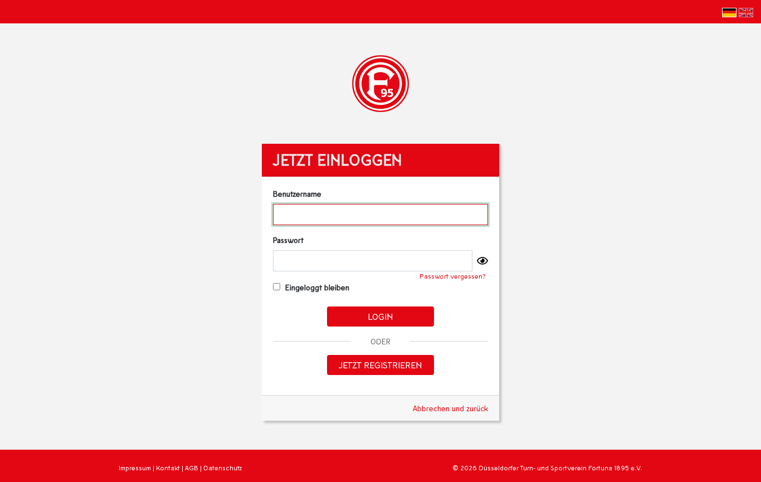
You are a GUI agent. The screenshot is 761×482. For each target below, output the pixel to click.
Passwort (288, 240)
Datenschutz (222, 468)
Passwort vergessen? (452, 276)
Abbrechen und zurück (450, 408)
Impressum (135, 468)
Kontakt (168, 468)
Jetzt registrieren (380, 364)
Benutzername (297, 193)
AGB (191, 468)
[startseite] (380, 82)
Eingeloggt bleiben (316, 287)
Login (380, 316)
